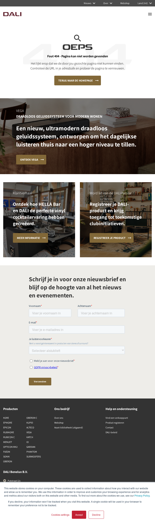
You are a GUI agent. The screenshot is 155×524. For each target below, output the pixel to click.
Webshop (59, 422)
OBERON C (31, 417)
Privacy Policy (142, 495)
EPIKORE (7, 422)
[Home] (12, 14)
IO (27, 441)
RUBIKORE (8, 432)
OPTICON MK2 (10, 446)
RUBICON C (9, 437)
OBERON (7, 461)
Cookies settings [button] (60, 514)
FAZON (6, 451)
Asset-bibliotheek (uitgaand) (68, 427)
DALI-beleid (111, 432)
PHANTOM (31, 451)
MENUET (7, 441)
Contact (109, 427)
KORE (6, 417)
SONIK (6, 456)
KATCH (29, 437)
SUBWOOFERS (33, 456)
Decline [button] (96, 514)
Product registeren (115, 422)
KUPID (29, 422)
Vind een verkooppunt (117, 417)
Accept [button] (79, 514)
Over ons (58, 417)
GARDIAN (30, 446)
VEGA (28, 432)
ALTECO (30, 427)
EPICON (7, 427)
